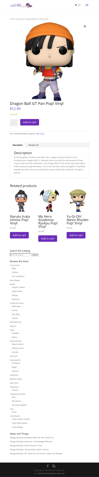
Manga (15, 295)
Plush (14, 412)
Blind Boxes (15, 280)
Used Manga (17, 427)
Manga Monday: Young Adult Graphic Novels (29, 449)
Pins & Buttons (18, 276)
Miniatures (16, 401)
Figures (13, 326)
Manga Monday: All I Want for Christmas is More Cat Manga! (36, 453)
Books (12, 284)
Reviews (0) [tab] (34, 145)
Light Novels (17, 291)
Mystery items (16, 379)
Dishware (16, 363)
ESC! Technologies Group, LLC (51, 473)
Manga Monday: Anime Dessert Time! (26, 445)
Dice (14, 397)
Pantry (14, 337)
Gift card (13, 356)
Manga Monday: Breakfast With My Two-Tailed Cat (31, 437)
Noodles (15, 333)
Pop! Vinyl (20, 19)
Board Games (17, 344)
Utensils (15, 371)
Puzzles (15, 352)
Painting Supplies (19, 405)
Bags (14, 268)
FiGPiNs (15, 272)
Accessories (15, 265)
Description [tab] (18, 145)
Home (12, 19)
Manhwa (15, 299)
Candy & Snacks (17, 303)
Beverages (16, 306)
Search (35, 255)
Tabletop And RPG (18, 394)
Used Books (15, 416)
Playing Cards (18, 348)
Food (12, 330)
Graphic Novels (18, 287)
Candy (14, 310)
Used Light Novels (19, 423)
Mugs (14, 367)
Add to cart (29, 122)
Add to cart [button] (19, 235)
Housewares (15, 360)
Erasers (15, 390)
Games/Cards (16, 341)
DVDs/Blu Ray (16, 322)
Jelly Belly (16, 314)
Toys (12, 409)
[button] (85, 26)
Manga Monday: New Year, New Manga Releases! (31, 441)
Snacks (15, 318)
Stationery (14, 387)
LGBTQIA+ (14, 375)
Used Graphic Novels (21, 419)
